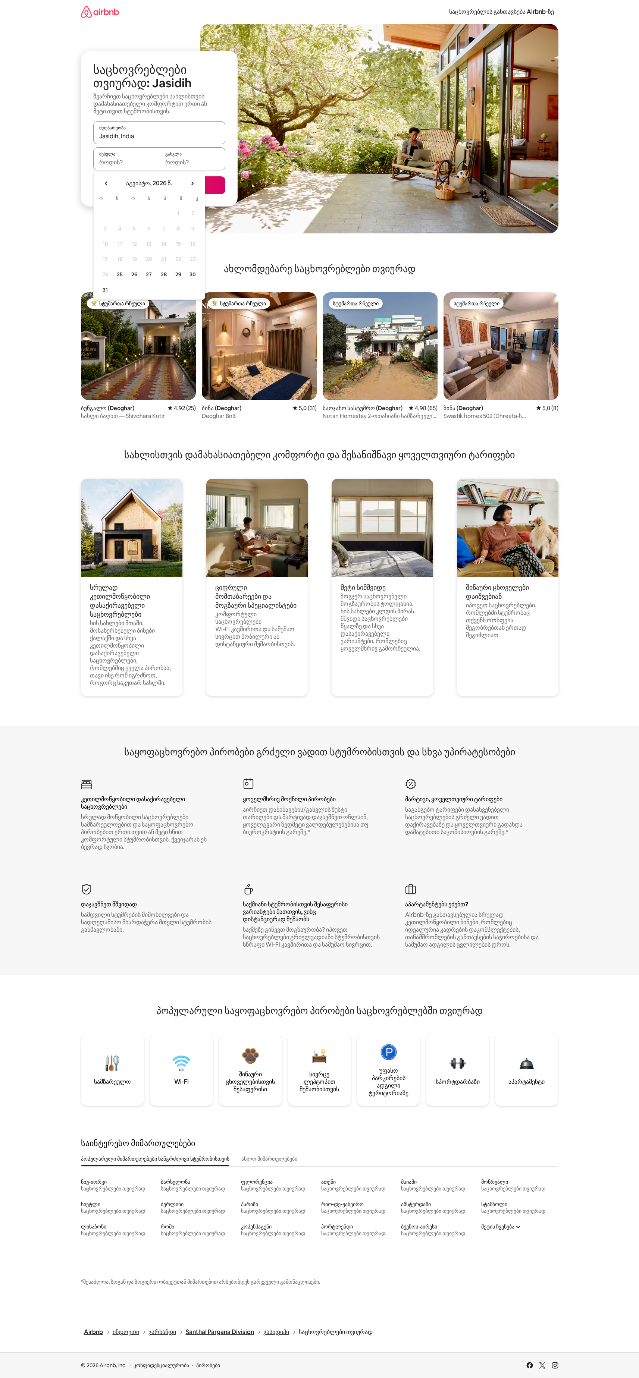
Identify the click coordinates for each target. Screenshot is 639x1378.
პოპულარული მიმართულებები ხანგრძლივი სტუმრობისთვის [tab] (155, 1158)
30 (192, 274)
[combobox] (159, 136)
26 (134, 274)
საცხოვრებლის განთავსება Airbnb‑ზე (501, 12)
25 (120, 274)
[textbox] (126, 162)
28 (164, 274)
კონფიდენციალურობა (161, 1365)
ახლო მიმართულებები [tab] (269, 1158)
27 (149, 274)
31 (105, 289)
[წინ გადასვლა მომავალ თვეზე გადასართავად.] (192, 183)
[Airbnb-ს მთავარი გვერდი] (100, 11)
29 (178, 274)
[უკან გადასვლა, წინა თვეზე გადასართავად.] (106, 183)
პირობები (208, 1365)
